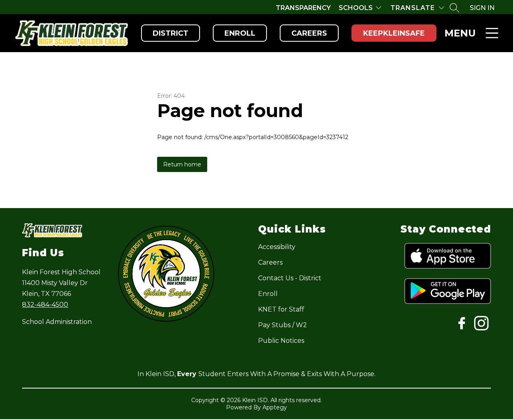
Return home (182, 164)
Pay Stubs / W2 (282, 325)
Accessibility (276, 247)
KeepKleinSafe (394, 33)
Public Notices (281, 340)
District (170, 33)
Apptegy (275, 407)
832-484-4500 (45, 304)
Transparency (303, 8)
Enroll (239, 33)
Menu (460, 33)
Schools (356, 8)
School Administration (57, 322)
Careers (309, 33)
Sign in (482, 8)
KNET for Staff (281, 309)
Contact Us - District (289, 278)
